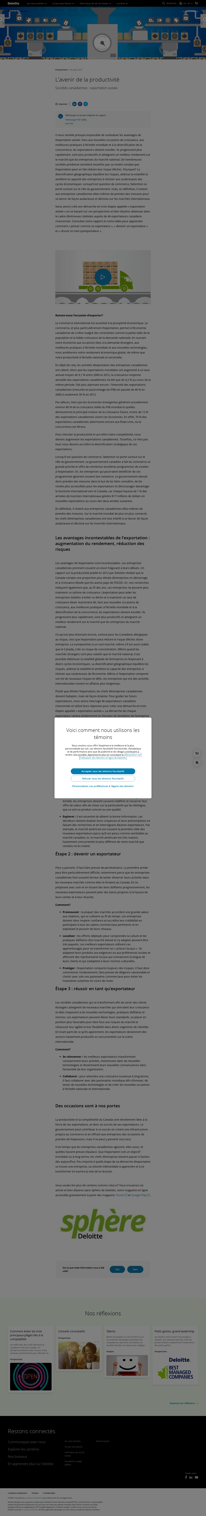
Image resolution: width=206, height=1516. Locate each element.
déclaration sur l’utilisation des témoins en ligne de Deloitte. (110, 756)
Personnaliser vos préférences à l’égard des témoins (103, 786)
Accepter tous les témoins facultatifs (103, 771)
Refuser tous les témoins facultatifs (103, 778)
